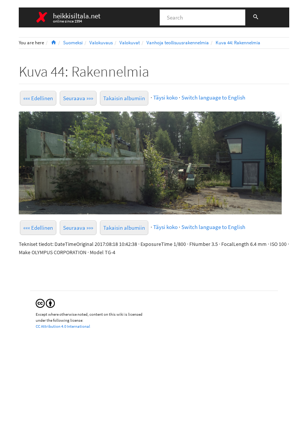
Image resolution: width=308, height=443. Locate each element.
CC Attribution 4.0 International (63, 326)
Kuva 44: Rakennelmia (238, 42)
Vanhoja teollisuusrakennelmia (177, 42)
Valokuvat (129, 42)
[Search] (255, 17)
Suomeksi (73, 42)
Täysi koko (165, 97)
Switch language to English (213, 97)
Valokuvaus (101, 42)
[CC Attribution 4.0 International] (45, 303)
